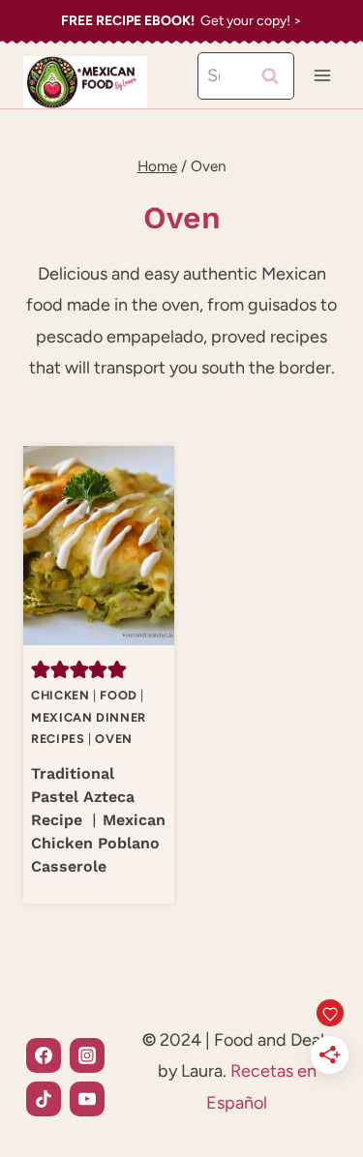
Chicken (60, 695)
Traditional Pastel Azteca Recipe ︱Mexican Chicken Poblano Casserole (98, 819)
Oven (114, 738)
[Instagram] (87, 1055)
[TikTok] (43, 1099)
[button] (40, 668)
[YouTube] (87, 1099)
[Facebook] (43, 1055)
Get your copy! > (181, 21)
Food (118, 695)
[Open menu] (322, 76)
